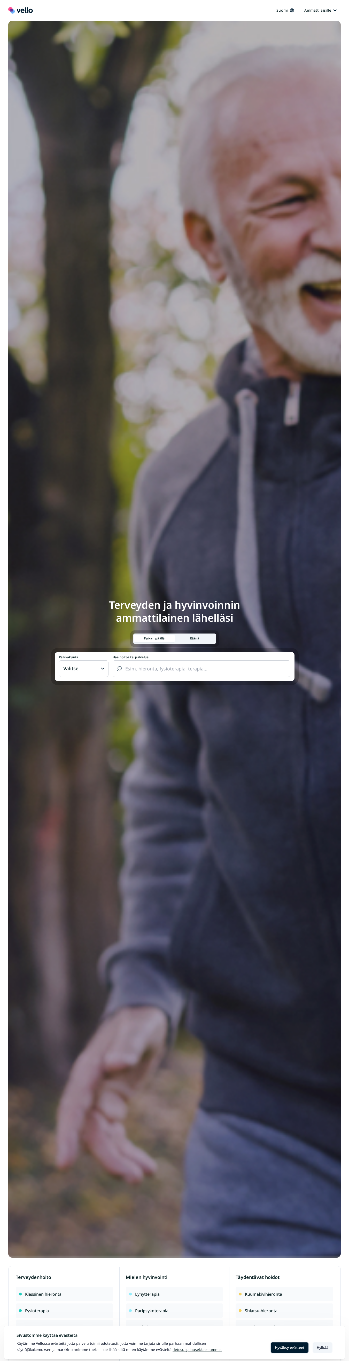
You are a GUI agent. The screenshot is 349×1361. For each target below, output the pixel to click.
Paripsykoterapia (151, 1310)
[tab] (154, 638)
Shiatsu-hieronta (261, 1310)
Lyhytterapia (147, 1294)
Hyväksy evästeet (289, 1347)
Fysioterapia (37, 1310)
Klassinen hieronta (43, 1294)
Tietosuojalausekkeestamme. (197, 1349)
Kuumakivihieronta (263, 1294)
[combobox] (201, 668)
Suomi (282, 10)
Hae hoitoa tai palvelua (131, 657)
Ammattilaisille (317, 10)
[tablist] (174, 639)
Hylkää (322, 1347)
